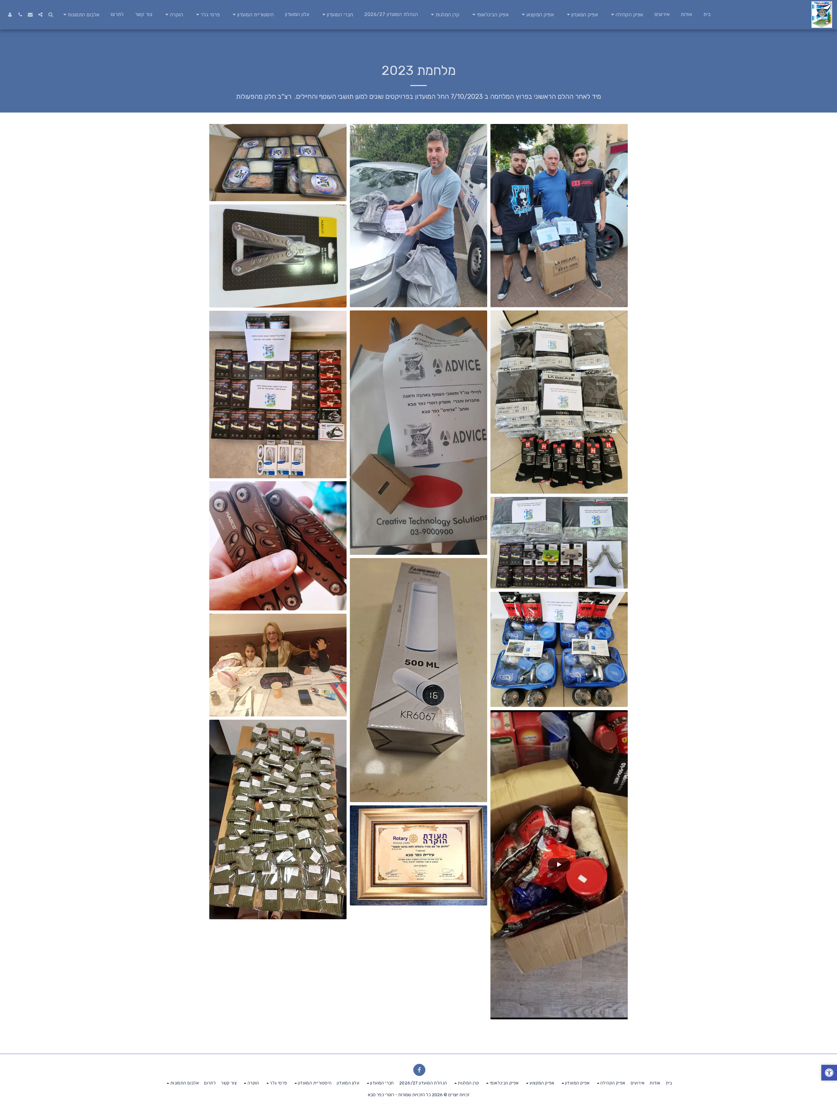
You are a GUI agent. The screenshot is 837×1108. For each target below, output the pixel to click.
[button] (626, 14)
